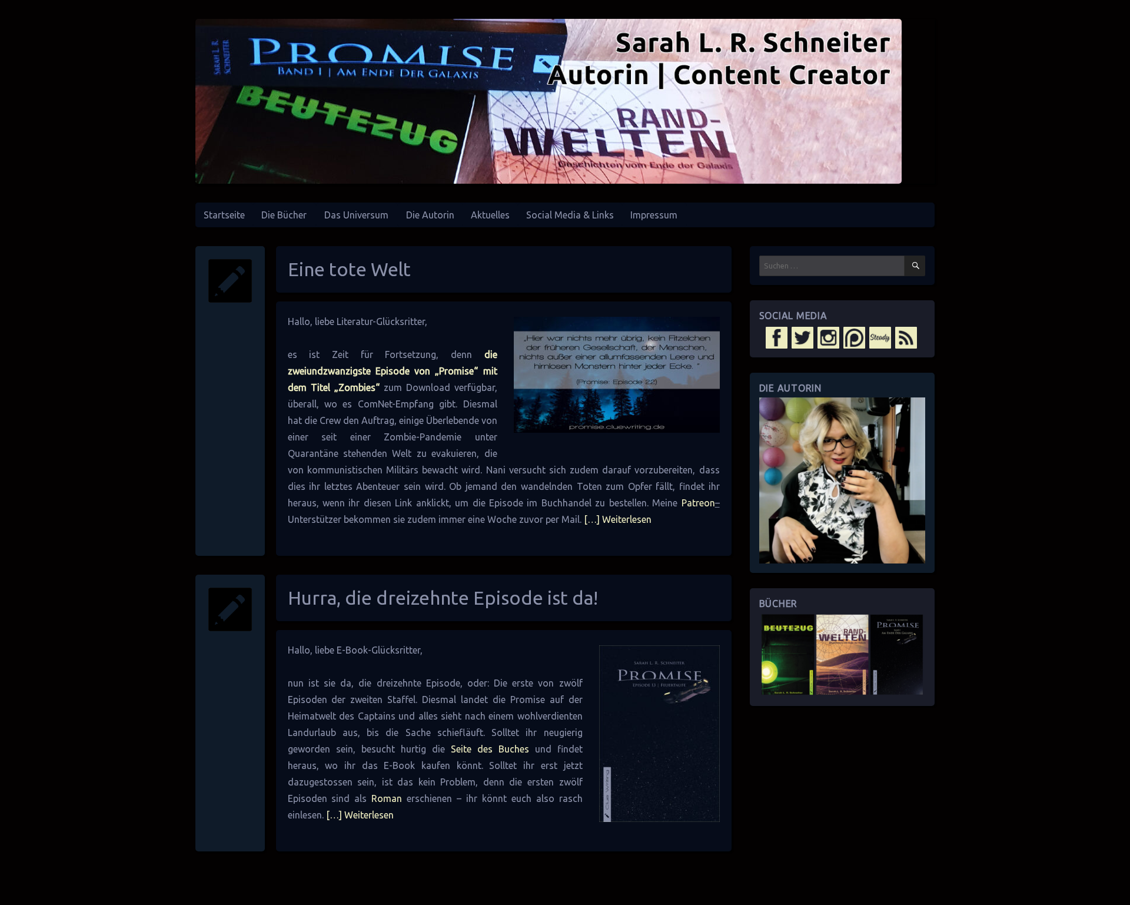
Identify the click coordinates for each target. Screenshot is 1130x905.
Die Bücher (284, 215)
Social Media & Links (570, 215)
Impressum (653, 215)
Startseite (224, 215)
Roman (386, 798)
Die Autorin (430, 215)
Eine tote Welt (349, 269)
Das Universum (356, 215)
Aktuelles (490, 215)
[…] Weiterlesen (616, 519)
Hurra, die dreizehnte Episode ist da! (443, 597)
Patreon (698, 503)
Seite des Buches (490, 749)
